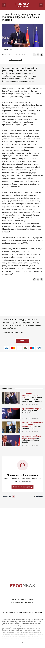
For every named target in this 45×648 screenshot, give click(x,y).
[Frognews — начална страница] (22, 585)
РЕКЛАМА (30, 599)
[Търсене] (4, 5)
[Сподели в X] (41, 54)
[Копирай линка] (34, 54)
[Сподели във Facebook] (38, 54)
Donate (22, 340)
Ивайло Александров (15, 60)
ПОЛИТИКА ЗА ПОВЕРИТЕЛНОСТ (22, 602)
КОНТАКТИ (22, 599)
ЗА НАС (14, 599)
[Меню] (41, 5)
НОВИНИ (4, 55)
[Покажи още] (22, 642)
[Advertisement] (22, 542)
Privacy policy (36, 612)
